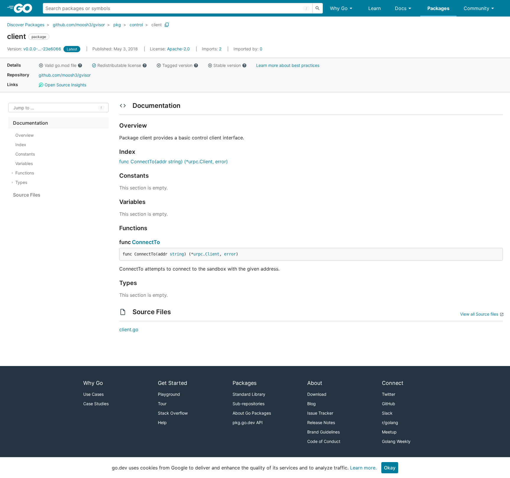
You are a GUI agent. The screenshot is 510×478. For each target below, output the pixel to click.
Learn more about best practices (287, 65)
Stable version (227, 65)
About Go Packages (252, 413)
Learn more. (363, 468)
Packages (438, 8)
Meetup (389, 431)
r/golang (390, 422)
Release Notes (321, 422)
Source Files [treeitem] (26, 195)
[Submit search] (317, 8)
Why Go (339, 8)
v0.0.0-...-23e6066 (34, 48)
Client (212, 254)
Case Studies (96, 403)
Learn (374, 8)
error (230, 254)
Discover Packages (25, 24)
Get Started (172, 383)
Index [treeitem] (20, 144)
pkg (117, 24)
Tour (162, 403)
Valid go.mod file (60, 65)
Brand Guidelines (323, 431)
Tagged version (177, 65)
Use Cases (93, 394)
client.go (128, 329)
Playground (169, 394)
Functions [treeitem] (24, 172)
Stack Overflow (173, 413)
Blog (311, 403)
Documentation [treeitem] (30, 123)
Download (316, 394)
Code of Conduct (323, 441)
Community (476, 8)
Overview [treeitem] (24, 135)
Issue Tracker (320, 413)
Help (162, 422)
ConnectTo (146, 242)
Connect (392, 383)
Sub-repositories (248, 403)
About (314, 383)
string (177, 254)
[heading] (25, 8)
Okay (389, 468)
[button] (41, 65)
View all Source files (479, 314)
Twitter (388, 394)
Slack (387, 413)
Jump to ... (23, 107)
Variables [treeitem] (24, 163)
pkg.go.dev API (248, 422)
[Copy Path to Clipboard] (166, 24)
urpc (198, 254)
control (136, 24)
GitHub (388, 403)
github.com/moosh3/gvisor (79, 24)
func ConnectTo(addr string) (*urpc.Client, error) (173, 161)
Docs (400, 8)
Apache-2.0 (178, 48)
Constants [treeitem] (25, 153)
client (156, 24)
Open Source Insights (64, 84)
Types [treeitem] (21, 182)
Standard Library (249, 394)
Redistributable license (119, 65)
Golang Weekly (396, 441)
